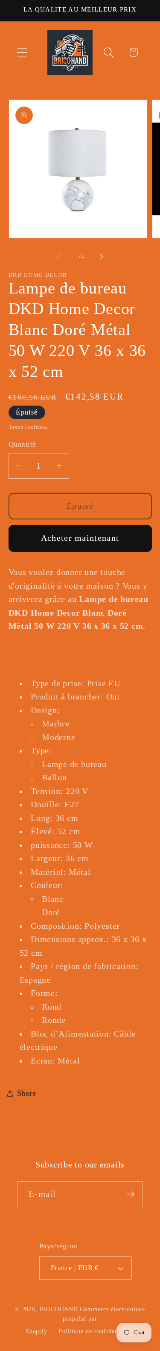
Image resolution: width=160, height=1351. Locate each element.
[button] (22, 52)
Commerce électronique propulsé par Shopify (85, 1320)
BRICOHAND (59, 1309)
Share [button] (26, 1093)
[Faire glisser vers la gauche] (58, 256)
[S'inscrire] (130, 1194)
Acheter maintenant (80, 537)
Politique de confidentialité (96, 1330)
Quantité (22, 444)
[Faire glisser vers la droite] (101, 256)
